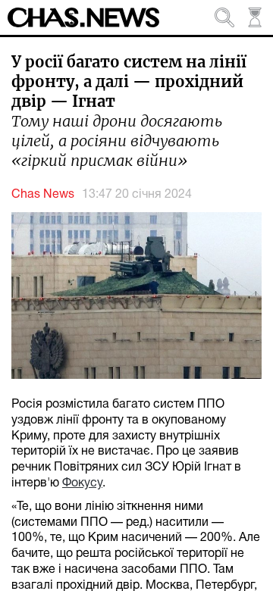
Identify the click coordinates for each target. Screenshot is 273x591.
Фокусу (82, 483)
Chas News (42, 194)
